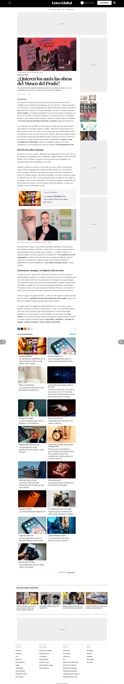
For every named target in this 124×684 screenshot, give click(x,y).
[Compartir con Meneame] (25, 329)
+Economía (19, 668)
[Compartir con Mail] (28, 329)
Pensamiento (20, 662)
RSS (64, 659)
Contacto (66, 656)
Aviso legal (67, 653)
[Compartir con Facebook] (18, 329)
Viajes (17, 665)
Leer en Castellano (5, 6)
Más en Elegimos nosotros (27, 588)
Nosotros (66, 650)
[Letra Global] (62, 2)
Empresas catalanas (70, 668)
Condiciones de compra (71, 674)
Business (19, 653)
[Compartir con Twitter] (22, 329)
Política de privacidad (70, 662)
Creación (19, 659)
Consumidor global (46, 665)
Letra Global (43, 659)
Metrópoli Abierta (45, 650)
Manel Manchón (22, 99)
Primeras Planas (21, 674)
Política (18, 650)
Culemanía (42, 656)
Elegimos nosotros (22, 75)
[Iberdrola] (70, 9)
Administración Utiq (70, 677)
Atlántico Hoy (44, 662)
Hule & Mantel (44, 668)
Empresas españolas (70, 671)
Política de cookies (69, 665)
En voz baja (19, 677)
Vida (17, 656)
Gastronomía (20, 671)
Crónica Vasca (44, 653)
